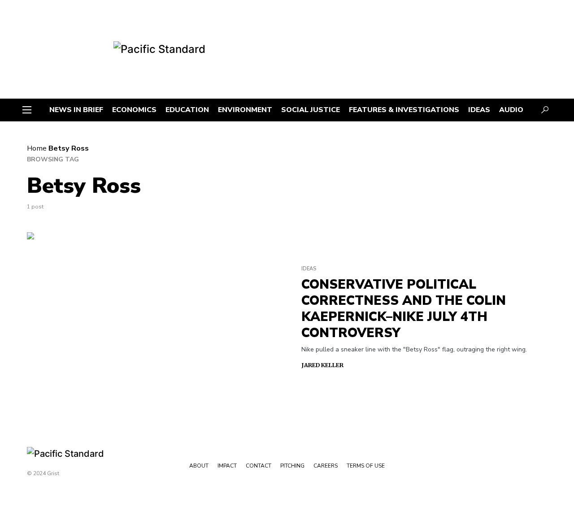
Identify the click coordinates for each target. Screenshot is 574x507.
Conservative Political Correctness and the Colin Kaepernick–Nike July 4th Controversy (403, 309)
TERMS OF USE (366, 465)
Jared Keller (322, 365)
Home (37, 148)
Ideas (308, 268)
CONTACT (258, 465)
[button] (26, 109)
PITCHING (292, 465)
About (199, 465)
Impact (227, 465)
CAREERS (325, 465)
